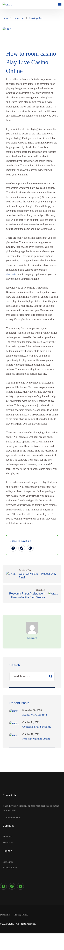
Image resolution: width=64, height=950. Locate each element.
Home (5, 18)
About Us (7, 836)
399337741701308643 (34, 714)
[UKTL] (7, 4)
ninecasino (11, 274)
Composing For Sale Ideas (36, 726)
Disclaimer (8, 862)
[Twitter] (21, 548)
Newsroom (19, 18)
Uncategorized (36, 18)
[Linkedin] (30, 548)
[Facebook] (13, 548)
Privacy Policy (10, 867)
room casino (41, 53)
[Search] (50, 676)
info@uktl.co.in (13, 817)
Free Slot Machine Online (36, 738)
